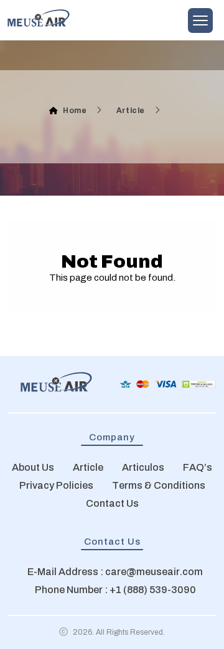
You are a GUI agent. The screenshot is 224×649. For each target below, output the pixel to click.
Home (74, 110)
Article (130, 110)
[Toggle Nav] (200, 20)
